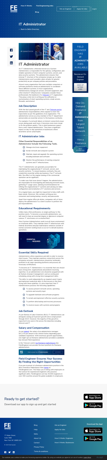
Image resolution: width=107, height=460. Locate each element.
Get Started (80, 150)
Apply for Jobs (82, 9)
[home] (13, 8)
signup (46, 367)
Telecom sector (56, 109)
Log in (94, 9)
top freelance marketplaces (45, 343)
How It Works (26, 6)
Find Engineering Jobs (44, 6)
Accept (99, 457)
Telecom (45, 95)
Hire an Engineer (65, 9)
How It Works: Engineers (64, 438)
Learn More (87, 457)
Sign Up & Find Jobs (80, 87)
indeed (26, 331)
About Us (37, 438)
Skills (36, 434)
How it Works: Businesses (64, 442)
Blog (37, 12)
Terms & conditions (41, 451)
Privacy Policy (39, 447)
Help (36, 429)
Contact (37, 443)
